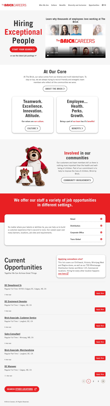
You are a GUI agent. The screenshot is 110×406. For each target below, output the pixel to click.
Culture (54, 5)
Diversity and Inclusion (77, 5)
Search (20, 389)
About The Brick (54, 88)
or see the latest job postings (22, 55)
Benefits (62, 5)
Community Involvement (77, 180)
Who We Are (44, 5)
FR (105, 5)
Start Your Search (22, 49)
